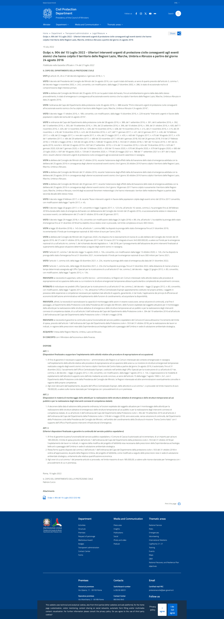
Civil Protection (66, 11)
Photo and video (120, 540)
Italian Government (49, 3)
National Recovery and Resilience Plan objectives (164, 564)
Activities (81, 525)
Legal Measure (98, 33)
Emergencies (154, 532)
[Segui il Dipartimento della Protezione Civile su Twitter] (144, 13)
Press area (118, 525)
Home (45, 33)
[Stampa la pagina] (179, 504)
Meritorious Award (85, 540)
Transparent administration (77, 33)
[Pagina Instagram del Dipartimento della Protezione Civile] (140, 13)
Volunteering (154, 536)
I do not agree (172, 609)
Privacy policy (152, 608)
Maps (151, 555)
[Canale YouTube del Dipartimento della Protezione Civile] (149, 13)
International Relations (158, 540)
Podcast (117, 543)
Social (116, 536)
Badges (81, 543)
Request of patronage (86, 536)
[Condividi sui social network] (179, 33)
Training (152, 547)
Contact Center (84, 551)
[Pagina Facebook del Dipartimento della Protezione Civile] (135, 13)
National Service (155, 525)
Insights (117, 528)
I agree (162, 610)
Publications (118, 532)
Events (151, 551)
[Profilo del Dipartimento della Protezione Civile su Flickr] (154, 13)
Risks (151, 528)
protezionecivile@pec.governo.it (161, 590)
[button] (178, 13)
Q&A (151, 558)
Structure (82, 528)
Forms (80, 555)
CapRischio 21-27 (156, 543)
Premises (81, 532)
